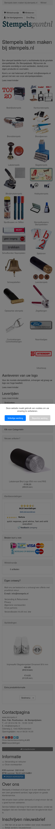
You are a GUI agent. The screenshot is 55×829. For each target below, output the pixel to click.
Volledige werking (15, 418)
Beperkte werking (40, 418)
